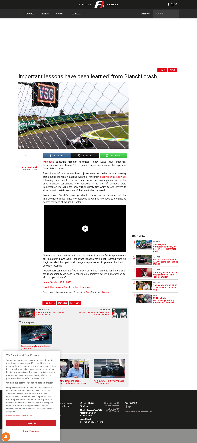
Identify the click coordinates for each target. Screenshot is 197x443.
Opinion (156, 242)
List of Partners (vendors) (19, 415)
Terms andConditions (112, 410)
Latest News (87, 403)
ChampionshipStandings (88, 414)
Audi (155, 296)
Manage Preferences (139, 411)
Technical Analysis (91, 410)
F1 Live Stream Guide (91, 422)
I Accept (31, 423)
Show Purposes (31, 431)
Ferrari (156, 257)
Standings (85, 4)
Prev (162, 70)
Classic (84, 406)
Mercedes (48, 161)
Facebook (91, 292)
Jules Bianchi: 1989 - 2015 (57, 282)
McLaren (157, 283)
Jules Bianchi (49, 303)
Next (172, 70)
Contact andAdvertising (111, 404)
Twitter (105, 292)
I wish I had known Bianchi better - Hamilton (66, 287)
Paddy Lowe (75, 303)
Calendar (112, 4)
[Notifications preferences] (6, 436)
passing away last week (113, 176)
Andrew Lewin (30, 167)
